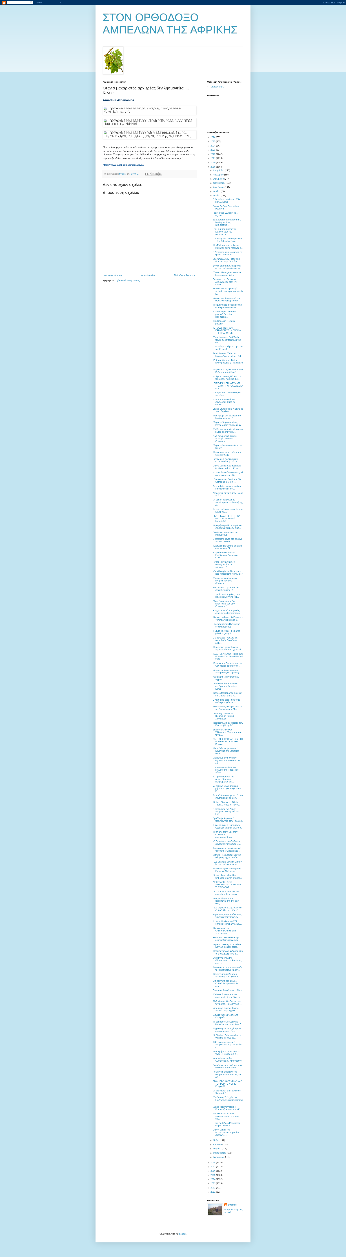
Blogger (182, 1234)
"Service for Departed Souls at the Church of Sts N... (227, 694)
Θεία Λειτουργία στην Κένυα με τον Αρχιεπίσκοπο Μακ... (227, 707)
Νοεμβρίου (218, 174)
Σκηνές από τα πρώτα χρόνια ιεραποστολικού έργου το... (227, 267)
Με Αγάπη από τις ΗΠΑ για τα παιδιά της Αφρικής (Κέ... (227, 377)
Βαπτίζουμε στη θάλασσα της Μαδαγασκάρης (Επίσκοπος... (227, 222)
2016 (213, 1171)
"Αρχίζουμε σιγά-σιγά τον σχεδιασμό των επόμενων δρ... (226, 760)
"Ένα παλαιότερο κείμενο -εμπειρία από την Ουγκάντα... (225, 439)
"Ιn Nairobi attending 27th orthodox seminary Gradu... (227, 922)
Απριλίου (217, 1144)
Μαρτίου (217, 1148)
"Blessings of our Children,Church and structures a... (224, 931)
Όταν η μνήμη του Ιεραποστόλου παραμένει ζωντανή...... (226, 1132)
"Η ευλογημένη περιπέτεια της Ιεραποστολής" (227, 453)
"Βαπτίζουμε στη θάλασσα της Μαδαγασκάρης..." (227, 416)
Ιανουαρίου (219, 1157)
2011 (213, 1192)
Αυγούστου (219, 187)
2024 (213, 146)
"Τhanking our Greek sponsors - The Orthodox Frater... (227, 239)
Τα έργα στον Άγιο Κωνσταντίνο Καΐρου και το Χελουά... (228, 370)
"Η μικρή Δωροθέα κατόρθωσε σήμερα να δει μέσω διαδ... (227, 526)
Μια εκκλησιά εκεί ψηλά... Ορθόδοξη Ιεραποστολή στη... (225, 983)
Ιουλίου (217, 191)
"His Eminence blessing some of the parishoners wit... (227, 306)
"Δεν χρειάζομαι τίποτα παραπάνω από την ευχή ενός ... (226, 901)
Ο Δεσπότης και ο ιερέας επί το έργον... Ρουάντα (227, 253)
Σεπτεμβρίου (219, 183)
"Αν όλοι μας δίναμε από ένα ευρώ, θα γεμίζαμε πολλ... (226, 299)
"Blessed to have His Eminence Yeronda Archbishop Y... (228, 618)
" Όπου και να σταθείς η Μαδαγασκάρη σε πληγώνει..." (224, 564)
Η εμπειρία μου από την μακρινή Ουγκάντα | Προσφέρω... (224, 314)
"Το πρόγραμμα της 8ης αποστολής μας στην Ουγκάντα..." (224, 604)
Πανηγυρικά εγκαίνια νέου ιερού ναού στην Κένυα (225, 460)
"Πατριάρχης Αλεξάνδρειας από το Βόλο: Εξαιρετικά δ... (228, 952)
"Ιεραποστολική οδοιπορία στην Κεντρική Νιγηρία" (228, 724)
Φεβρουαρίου (220, 1153)
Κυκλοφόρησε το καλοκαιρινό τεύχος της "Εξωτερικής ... (227, 849)
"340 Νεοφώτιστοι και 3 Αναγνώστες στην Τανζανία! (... (227, 1045)
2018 (213, 1162)
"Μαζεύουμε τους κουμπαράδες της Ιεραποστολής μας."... (228, 968)
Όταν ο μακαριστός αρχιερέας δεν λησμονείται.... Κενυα (227, 467)
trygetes (232, 1205)
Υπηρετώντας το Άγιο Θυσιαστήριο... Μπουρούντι (227, 1059)
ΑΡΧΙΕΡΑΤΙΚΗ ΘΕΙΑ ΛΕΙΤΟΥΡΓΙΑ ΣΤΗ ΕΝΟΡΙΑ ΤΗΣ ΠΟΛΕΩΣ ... (227, 885)
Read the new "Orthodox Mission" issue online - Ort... (227, 354)
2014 (213, 1179)
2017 (213, 1166)
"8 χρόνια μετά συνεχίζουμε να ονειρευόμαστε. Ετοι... (227, 1029)
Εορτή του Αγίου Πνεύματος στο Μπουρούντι (226, 625)
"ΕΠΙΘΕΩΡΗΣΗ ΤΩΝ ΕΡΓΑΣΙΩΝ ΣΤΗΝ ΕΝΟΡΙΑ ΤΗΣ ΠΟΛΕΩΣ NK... (227, 330)
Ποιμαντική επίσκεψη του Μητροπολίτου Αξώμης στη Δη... (227, 1074)
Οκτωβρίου (218, 179)
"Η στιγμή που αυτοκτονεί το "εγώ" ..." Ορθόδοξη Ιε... (226, 1052)
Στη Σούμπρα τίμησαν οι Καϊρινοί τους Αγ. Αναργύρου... (224, 232)
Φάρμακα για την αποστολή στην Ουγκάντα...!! (226, 588)
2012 (213, 1187)
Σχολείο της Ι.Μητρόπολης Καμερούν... (225, 1016)
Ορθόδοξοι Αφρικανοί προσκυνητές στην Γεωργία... (228, 819)
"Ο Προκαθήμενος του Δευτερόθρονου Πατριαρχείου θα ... (223, 779)
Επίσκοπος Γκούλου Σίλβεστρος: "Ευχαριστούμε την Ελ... (227, 732)
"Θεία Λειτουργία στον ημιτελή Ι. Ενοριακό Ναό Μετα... (228, 869)
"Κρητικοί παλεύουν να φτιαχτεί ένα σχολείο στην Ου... (228, 473)
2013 (213, 1183)
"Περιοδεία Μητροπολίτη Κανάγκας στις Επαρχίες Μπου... (226, 751)
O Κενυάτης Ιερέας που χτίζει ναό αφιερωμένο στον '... (226, 701)
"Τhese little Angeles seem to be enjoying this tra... (227, 273)
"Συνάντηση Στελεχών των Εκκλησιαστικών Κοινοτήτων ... (228, 1100)
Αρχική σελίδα (148, 275)
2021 (213, 158)
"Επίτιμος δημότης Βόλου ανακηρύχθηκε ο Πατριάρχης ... (228, 363)
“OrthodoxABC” (217, 86)
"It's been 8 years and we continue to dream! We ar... (227, 995)
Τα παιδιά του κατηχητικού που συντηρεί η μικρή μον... (228, 796)
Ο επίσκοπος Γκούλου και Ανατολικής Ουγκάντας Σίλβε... (225, 640)
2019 (213, 167)
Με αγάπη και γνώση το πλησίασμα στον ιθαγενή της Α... (228, 502)
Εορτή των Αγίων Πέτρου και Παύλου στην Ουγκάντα (226, 260)
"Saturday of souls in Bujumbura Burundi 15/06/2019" (223, 716)
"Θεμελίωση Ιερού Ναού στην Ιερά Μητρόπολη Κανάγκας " (228, 572)
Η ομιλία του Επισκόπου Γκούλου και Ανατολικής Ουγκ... (226, 555)
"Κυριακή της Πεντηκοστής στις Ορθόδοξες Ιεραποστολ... (228, 664)
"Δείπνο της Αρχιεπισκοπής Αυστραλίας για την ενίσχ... (227, 671)
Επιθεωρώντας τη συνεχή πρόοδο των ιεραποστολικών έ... (228, 291)
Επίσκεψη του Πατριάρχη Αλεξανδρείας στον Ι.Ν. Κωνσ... (225, 282)
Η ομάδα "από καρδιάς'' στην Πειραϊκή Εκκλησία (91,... (226, 595)
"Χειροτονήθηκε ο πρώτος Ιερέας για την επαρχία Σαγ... (228, 423)
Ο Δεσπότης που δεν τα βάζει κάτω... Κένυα (227, 200)
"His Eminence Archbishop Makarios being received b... (228, 246)
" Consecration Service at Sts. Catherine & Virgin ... (227, 480)
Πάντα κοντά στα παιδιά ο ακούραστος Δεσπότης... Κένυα (226, 686)
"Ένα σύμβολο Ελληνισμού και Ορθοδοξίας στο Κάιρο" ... (227, 908)
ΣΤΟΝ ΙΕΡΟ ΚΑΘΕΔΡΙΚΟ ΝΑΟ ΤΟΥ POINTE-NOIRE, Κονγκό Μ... (227, 1084)
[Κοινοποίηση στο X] (153, 174)
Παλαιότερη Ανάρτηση (185, 275)
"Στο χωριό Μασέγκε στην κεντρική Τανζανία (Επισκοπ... (225, 581)
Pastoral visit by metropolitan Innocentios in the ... (227, 487)
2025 (213, 141)
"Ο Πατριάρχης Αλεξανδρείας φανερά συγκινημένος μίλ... (227, 842)
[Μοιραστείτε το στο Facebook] (157, 174)
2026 (213, 137)
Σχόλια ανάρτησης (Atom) (127, 280)
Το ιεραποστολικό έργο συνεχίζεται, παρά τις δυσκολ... (224, 402)
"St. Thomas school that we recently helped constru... (226, 892)
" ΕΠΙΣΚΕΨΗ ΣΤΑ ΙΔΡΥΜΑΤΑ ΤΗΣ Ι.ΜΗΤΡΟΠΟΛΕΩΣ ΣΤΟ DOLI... (228, 386)
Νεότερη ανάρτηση (113, 275)
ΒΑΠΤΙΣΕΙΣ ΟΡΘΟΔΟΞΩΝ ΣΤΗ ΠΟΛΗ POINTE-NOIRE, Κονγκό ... (228, 742)
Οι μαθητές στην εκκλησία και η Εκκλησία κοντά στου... (228, 1066)
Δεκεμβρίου (219, 170)
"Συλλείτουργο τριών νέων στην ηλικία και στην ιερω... (228, 430)
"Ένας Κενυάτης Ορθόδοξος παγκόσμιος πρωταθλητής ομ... (227, 340)
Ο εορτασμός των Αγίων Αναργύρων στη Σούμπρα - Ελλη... (227, 812)
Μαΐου (216, 1140)
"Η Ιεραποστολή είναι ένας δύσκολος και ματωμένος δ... (228, 1023)
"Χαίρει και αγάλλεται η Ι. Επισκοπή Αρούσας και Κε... (227, 1108)
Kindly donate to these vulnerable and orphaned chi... (226, 1116)
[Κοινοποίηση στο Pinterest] (160, 174)
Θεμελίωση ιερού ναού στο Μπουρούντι (225, 533)
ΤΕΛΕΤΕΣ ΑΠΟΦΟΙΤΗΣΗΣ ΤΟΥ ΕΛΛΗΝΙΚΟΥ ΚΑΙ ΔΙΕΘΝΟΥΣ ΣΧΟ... (228, 656)
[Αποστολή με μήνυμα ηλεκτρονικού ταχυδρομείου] (146, 174)
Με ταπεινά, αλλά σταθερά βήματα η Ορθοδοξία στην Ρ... (227, 789)
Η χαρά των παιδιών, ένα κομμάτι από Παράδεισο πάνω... (226, 770)
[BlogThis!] (150, 174)
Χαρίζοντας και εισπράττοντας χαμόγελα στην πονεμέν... (227, 915)
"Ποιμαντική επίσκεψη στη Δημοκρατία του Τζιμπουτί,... (228, 648)
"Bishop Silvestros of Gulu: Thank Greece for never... (226, 803)
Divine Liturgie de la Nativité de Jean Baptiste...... (228, 410)
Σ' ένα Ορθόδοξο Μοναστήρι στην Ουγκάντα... (226, 1124)
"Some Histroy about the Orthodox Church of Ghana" (227, 876)
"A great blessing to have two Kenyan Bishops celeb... (227, 945)
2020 (213, 162)
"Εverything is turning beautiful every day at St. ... (227, 547)
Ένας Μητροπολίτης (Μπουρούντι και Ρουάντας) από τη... (227, 960)
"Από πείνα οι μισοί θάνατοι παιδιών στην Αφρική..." (226, 1009)
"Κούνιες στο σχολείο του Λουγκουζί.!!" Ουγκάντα (225, 975)
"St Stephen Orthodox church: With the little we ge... (227, 1036)
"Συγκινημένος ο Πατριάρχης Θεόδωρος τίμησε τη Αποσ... (227, 826)
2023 (213, 150)
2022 (213, 154)
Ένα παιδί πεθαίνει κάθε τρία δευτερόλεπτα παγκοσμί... (226, 938)
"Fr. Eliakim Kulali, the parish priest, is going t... (226, 632)
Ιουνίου (217, 195)
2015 (213, 1175)
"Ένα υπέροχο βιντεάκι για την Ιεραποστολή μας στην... (227, 863)
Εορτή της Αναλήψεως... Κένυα (227, 990)
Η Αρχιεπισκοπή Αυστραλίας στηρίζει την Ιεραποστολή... (227, 611)
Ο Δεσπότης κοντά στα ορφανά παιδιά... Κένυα (227, 540)
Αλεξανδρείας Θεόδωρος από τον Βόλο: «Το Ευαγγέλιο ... (227, 1002)
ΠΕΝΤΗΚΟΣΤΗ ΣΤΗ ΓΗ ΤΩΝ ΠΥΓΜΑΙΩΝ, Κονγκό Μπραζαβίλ (227, 518)
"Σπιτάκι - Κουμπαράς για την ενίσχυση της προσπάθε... (227, 856)
